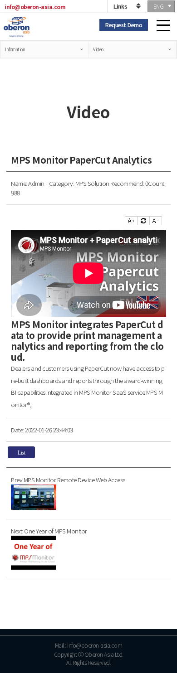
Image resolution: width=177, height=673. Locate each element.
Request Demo (123, 24)
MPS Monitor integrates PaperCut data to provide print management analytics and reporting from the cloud (87, 340)
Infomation (15, 49)
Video (98, 49)
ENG (158, 6)
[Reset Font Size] (143, 220)
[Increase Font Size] (131, 220)
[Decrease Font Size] (155, 220)
